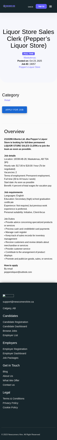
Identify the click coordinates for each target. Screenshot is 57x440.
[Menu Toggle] (50, 6)
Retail (7, 100)
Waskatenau (30, 58)
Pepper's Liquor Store (29, 67)
